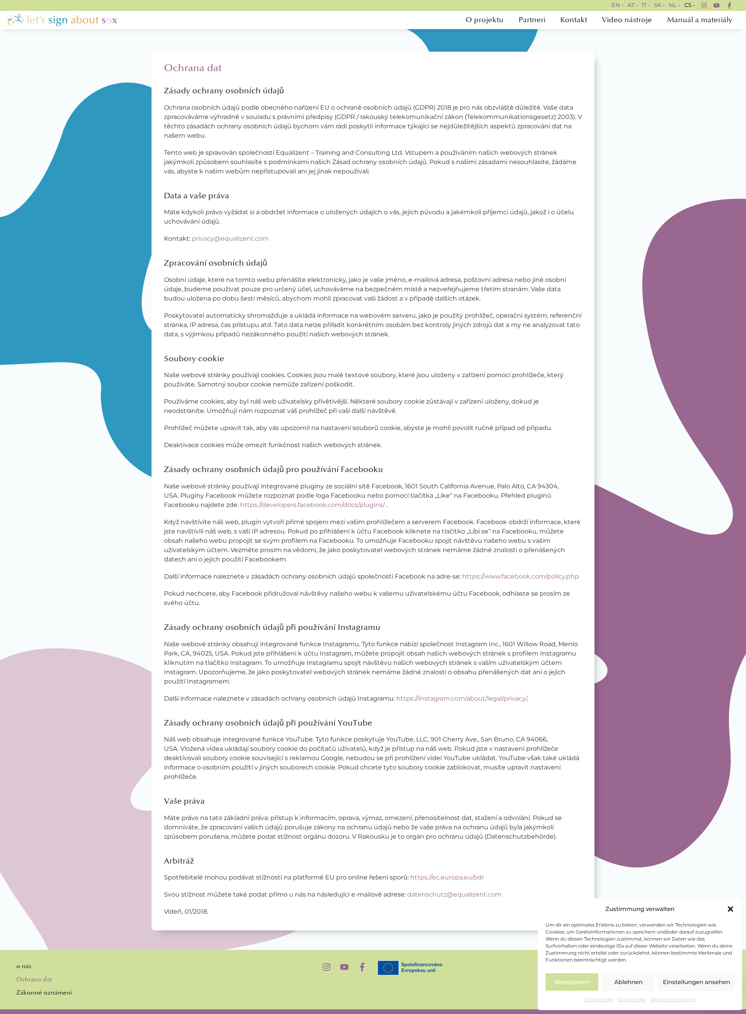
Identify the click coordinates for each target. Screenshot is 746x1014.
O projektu (484, 19)
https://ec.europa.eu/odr (447, 877)
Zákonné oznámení (672, 999)
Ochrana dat (599, 999)
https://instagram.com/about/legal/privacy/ (461, 698)
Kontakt (573, 19)
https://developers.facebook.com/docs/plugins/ (312, 505)
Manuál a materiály (699, 19)
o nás (23, 966)
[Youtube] (716, 5)
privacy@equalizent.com (230, 238)
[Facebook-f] (729, 5)
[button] (730, 909)
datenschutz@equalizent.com (454, 894)
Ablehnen (628, 982)
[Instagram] (704, 5)
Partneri (532, 19)
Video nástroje (627, 19)
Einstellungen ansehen (696, 982)
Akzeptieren (571, 982)
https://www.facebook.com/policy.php (520, 576)
